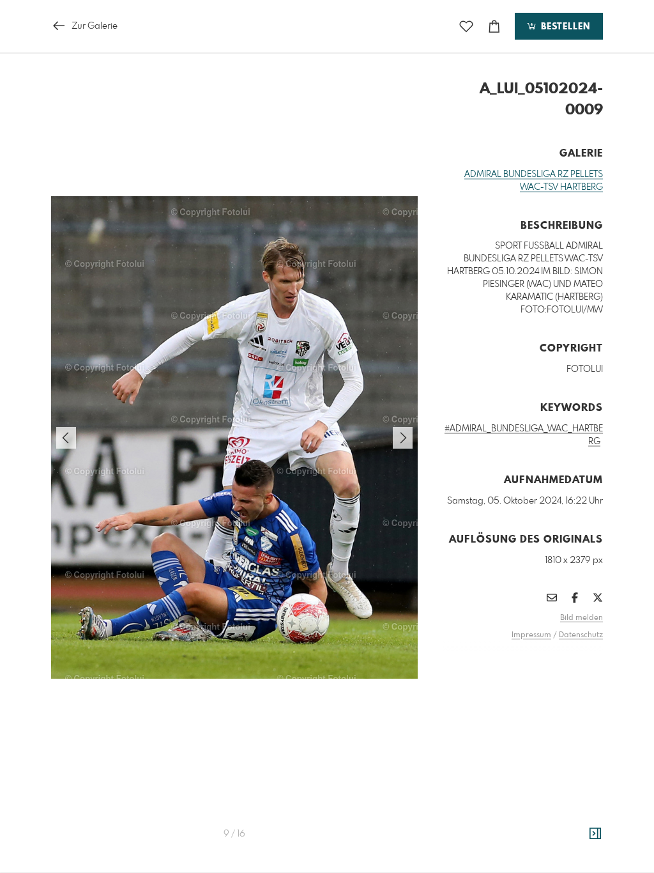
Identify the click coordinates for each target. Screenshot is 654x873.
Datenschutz (581, 635)
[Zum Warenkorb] (494, 26)
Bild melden (581, 618)
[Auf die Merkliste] (466, 26)
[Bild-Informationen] (595, 834)
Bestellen (564, 26)
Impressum (531, 635)
